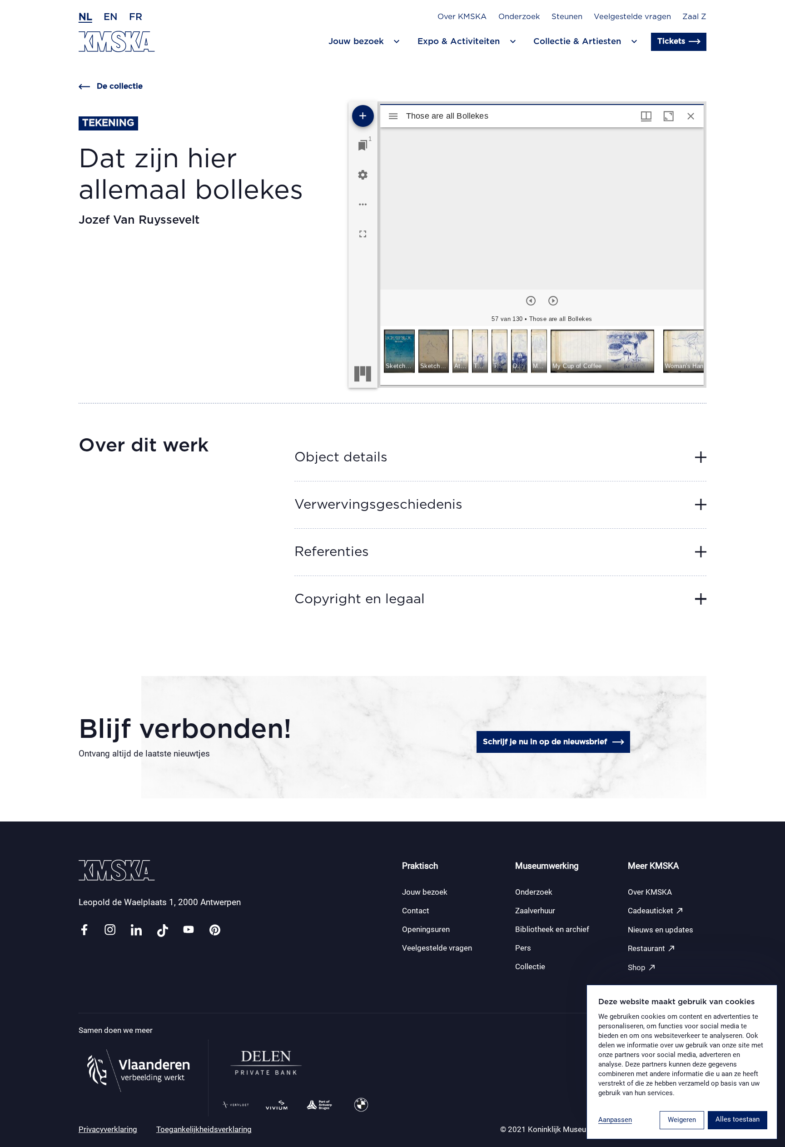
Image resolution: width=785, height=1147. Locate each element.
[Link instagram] (109, 930)
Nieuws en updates (660, 929)
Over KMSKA (462, 16)
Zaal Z (694, 16)
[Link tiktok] (162, 930)
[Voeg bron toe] (363, 116)
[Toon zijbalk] (393, 116)
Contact (415, 910)
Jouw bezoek (424, 892)
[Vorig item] (531, 301)
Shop (642, 967)
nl (85, 17)
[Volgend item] (553, 301)
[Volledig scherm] (363, 234)
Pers (523, 947)
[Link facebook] (84, 930)
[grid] (542, 355)
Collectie (530, 966)
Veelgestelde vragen (632, 16)
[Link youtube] (188, 930)
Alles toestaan (737, 1119)
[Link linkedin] (136, 930)
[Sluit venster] (691, 116)
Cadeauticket (656, 911)
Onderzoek (519, 16)
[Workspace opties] (363, 204)
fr (135, 17)
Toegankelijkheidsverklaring (204, 1129)
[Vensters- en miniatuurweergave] (646, 116)
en (111, 17)
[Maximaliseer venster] (668, 116)
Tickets (671, 41)
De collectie (120, 86)
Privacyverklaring (108, 1129)
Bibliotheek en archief (552, 929)
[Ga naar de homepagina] (117, 41)
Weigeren (682, 1120)
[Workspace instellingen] (363, 175)
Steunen (566, 16)
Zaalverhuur (535, 910)
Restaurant (652, 948)
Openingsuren (426, 929)
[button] (399, 352)
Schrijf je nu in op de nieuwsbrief (545, 742)
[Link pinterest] (214, 930)
